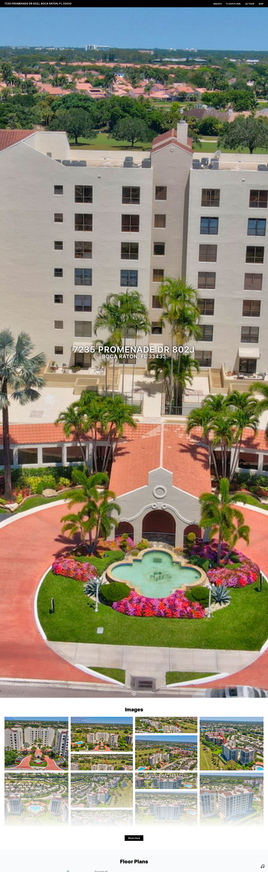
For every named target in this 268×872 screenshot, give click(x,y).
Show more (134, 838)
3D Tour (249, 4)
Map (261, 4)
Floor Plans (233, 4)
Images (217, 4)
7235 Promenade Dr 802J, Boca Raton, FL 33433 (38, 3)
